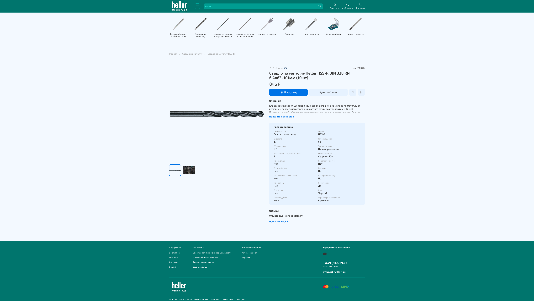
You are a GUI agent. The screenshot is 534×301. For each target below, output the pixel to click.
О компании (174, 253)
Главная (173, 53)
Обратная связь (200, 267)
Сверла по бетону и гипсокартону (245, 35)
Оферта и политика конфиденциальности (212, 253)
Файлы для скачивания (203, 262)
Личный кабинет (249, 253)
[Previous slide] (173, 114)
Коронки (289, 33)
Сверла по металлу (200, 35)
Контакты (173, 257)
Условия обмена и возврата (205, 257)
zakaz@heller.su (334, 272)
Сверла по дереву (267, 33)
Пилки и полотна (355, 33)
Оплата (172, 267)
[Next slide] (260, 114)
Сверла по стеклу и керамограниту (223, 35)
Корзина (246, 257)
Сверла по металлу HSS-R (221, 53)
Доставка (173, 262)
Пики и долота (311, 33)
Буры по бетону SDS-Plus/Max (178, 35)
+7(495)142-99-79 (335, 263)
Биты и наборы (333, 33)
